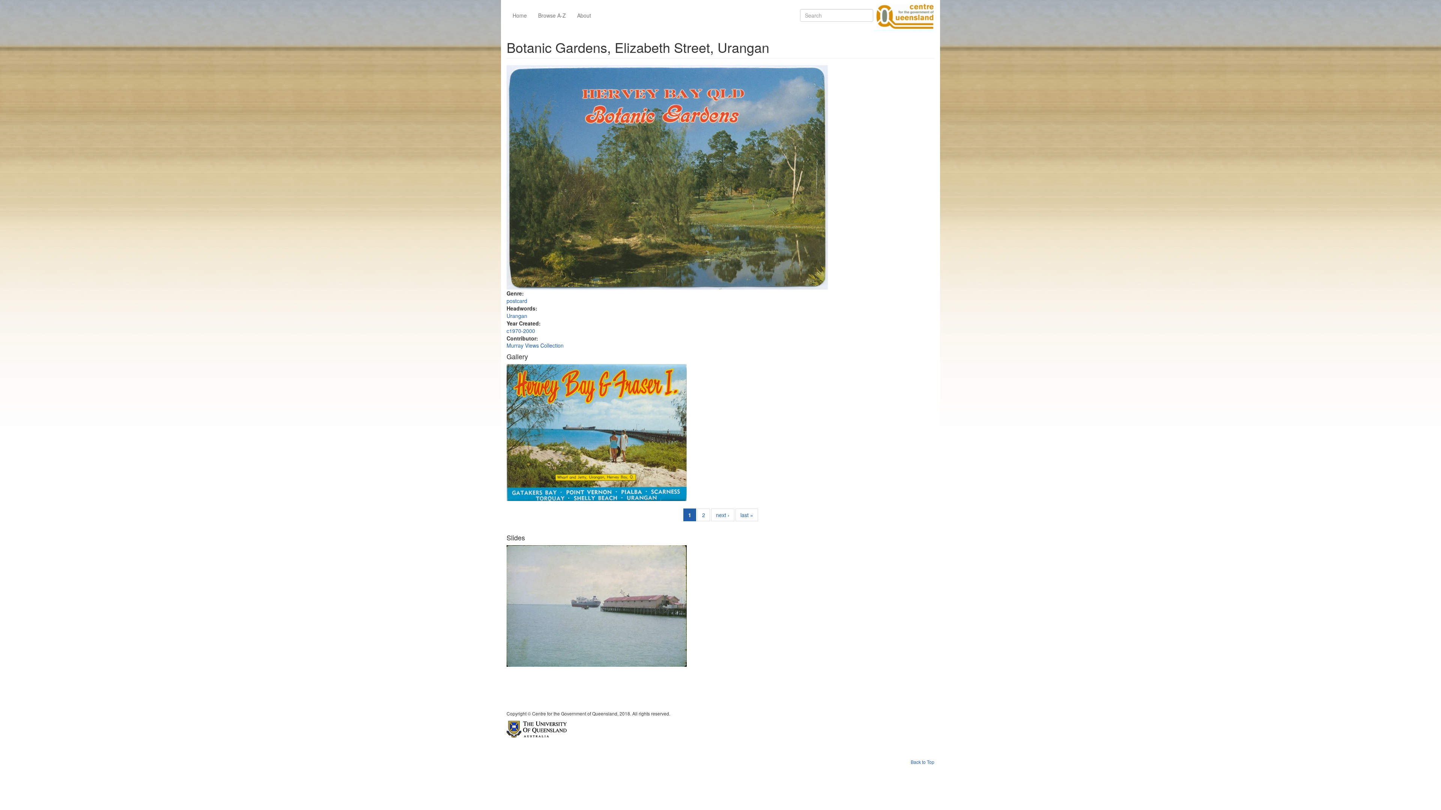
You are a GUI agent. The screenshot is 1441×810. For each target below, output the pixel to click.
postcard (517, 300)
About (584, 15)
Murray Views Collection (535, 345)
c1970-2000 (521, 330)
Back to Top (922, 762)
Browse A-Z (552, 15)
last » (746, 515)
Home (520, 15)
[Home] (903, 15)
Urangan (517, 316)
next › (723, 515)
